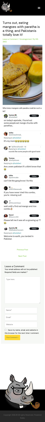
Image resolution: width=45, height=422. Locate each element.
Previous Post (22, 250)
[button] (39, 8)
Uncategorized (25, 39)
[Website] (21, 325)
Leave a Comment (10, 39)
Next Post (22, 256)
